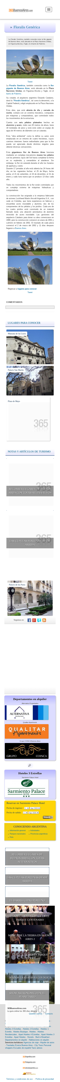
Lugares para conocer (24, 322)
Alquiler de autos (47, 1042)
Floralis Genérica (27, 27)
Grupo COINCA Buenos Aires (30, 741)
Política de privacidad (45, 1079)
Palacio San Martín (16, 370)
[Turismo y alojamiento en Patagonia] (30, 1062)
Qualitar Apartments (30, 722)
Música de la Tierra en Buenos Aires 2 (30, 937)
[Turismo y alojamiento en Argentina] (30, 1056)
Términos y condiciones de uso (19, 1079)
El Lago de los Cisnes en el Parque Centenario (30, 918)
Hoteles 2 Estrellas (31, 1029)
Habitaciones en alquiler (39, 1040)
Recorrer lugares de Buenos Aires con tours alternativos (30, 491)
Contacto (49, 1014)
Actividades (34, 830)
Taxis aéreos (37, 1048)
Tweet (30, 82)
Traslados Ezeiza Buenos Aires (19, 1045)
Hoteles (32, 1032)
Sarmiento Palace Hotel (30, 777)
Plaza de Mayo (14, 401)
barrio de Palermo (13, 94)
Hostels (30, 1037)
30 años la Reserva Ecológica (30, 977)
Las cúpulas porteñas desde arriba (30, 543)
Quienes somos (35, 1014)
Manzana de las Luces (17, 334)
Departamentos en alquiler (16, 1040)
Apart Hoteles (20, 1037)
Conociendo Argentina (30, 826)
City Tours (39, 1045)
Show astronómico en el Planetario (27, 995)
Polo (11, 837)
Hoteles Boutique (20, 1032)
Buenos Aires (20, 228)
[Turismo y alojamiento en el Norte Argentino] (30, 1073)
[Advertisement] (30, 655)
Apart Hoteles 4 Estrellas (29, 1034)
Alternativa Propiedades (30, 703)
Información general (18, 830)
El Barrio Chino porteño (27, 900)
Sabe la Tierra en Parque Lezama (30, 956)
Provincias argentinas (39, 834)
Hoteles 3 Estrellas (13, 1029)
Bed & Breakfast (43, 1037)
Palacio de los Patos (17, 585)
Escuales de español (22, 1048)
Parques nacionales (18, 834)
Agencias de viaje (31, 1042)
